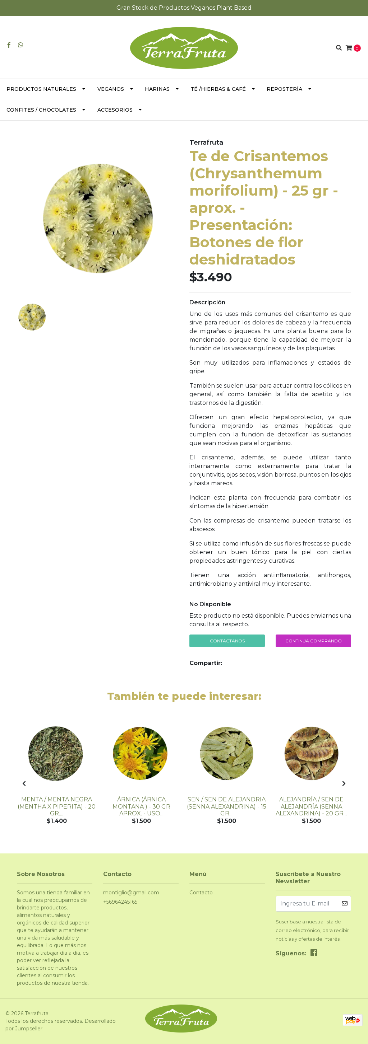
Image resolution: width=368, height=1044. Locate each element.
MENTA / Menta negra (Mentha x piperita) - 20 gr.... (57, 806)
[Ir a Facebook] (9, 45)
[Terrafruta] (184, 47)
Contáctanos (227, 640)
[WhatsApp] (20, 45)
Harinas (157, 89)
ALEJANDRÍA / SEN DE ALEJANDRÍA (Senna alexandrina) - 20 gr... (311, 806)
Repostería (284, 89)
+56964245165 (120, 902)
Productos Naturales (41, 89)
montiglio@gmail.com (131, 892)
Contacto (201, 892)
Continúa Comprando (313, 640)
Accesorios (115, 110)
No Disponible (210, 604)
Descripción (207, 302)
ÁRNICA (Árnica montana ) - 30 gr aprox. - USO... (141, 806)
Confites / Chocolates (41, 110)
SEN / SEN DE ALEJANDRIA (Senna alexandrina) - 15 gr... (226, 806)
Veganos (110, 89)
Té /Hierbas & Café (218, 89)
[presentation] (24, 784)
